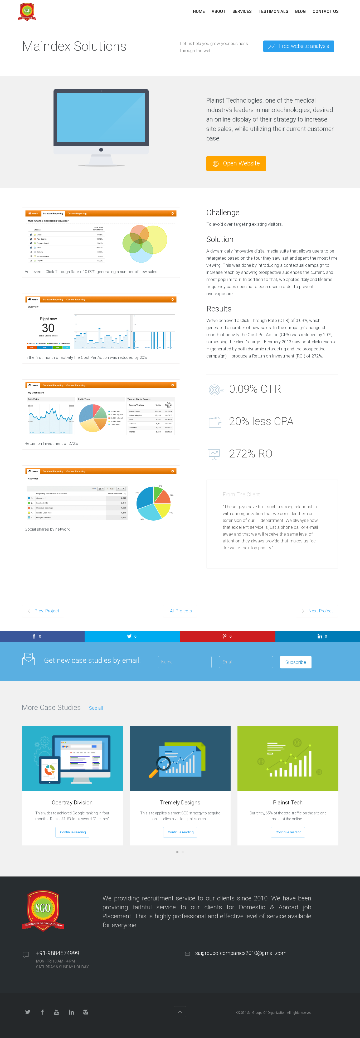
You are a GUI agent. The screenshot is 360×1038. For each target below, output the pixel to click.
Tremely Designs (180, 802)
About (219, 11)
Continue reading (73, 832)
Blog (300, 11)
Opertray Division (72, 802)
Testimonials (273, 11)
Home (199, 11)
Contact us (326, 11)
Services (242, 11)
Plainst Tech (288, 802)
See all (96, 708)
